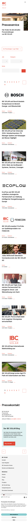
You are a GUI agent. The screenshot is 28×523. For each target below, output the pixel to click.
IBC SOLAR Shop (6, 485)
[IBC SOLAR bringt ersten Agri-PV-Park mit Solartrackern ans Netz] (14, 371)
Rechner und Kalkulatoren (8, 468)
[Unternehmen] (3, 451)
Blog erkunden (8, 443)
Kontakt (4, 460)
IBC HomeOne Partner (7, 465)
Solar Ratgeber (5, 462)
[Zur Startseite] (4, 4)
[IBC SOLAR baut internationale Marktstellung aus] (14, 344)
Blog (3, 479)
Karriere (4, 474)
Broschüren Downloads (7, 490)
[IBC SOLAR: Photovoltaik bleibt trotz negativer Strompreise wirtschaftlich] (14, 314)
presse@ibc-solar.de (16, 419)
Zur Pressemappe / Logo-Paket (11, 49)
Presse (3, 477)
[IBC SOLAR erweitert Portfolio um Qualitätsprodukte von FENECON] (14, 224)
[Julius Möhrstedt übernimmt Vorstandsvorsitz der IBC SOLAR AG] (14, 253)
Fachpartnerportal (6, 487)
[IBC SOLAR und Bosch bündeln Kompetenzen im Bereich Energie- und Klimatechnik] (14, 99)
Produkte (4, 482)
